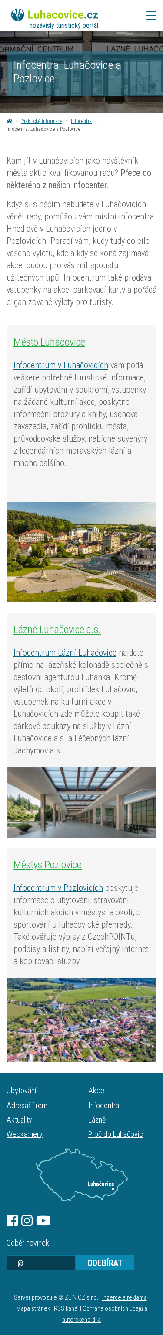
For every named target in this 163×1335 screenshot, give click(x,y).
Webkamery (25, 1134)
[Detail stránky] (81, 552)
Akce (96, 1090)
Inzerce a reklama (124, 1297)
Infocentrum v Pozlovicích (58, 888)
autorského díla (81, 1320)
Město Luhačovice (49, 342)
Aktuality (19, 1119)
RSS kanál (66, 1308)
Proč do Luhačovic (115, 1134)
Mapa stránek (33, 1308)
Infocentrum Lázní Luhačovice (64, 652)
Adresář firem (27, 1105)
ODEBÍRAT (105, 1263)
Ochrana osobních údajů (113, 1308)
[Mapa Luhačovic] (81, 1175)
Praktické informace (41, 121)
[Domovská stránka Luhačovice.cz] (10, 121)
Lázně (97, 1119)
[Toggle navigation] (148, 15)
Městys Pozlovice (47, 865)
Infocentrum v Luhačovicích (60, 365)
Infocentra (81, 121)
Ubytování (21, 1090)
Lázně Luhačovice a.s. (57, 629)
